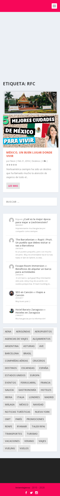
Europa (34, 375)
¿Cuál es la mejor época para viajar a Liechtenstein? (33, 221)
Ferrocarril (28, 382)
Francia (45, 382)
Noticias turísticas (17, 411)
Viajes (42, 441)
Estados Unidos (15, 375)
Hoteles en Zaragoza (28, 312)
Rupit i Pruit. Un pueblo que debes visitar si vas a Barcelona (34, 242)
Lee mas (13, 185)
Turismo (32, 433)
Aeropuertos (43, 331)
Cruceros (39, 360)
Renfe (8, 426)
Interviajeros (23, 487)
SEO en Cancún (24, 292)
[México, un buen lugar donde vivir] (30, 131)
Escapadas (28, 368)
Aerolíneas (23, 331)
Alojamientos (41, 338)
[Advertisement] (30, 43)
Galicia (9, 389)
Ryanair (22, 426)
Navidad (38, 404)
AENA (8, 331)
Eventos (10, 382)
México (23, 404)
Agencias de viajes (16, 338)
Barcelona (12, 353)
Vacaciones (12, 441)
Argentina (11, 346)
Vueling (10, 448)
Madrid (49, 397)
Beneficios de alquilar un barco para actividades (33, 270)
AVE (41, 346)
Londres (34, 397)
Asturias (28, 346)
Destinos (36, 161)
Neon (13, 161)
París (19, 419)
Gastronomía (27, 389)
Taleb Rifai (38, 426)
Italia (20, 397)
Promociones (35, 419)
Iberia (8, 397)
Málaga (9, 404)
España (43, 368)
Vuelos (24, 448)
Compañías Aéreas (16, 360)
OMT (8, 419)
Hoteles (46, 389)
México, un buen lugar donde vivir (29, 154)
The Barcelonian (25, 239)
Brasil (27, 353)
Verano (29, 441)
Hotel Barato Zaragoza (29, 309)
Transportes (13, 433)
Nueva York (42, 411)
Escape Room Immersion (30, 265)
